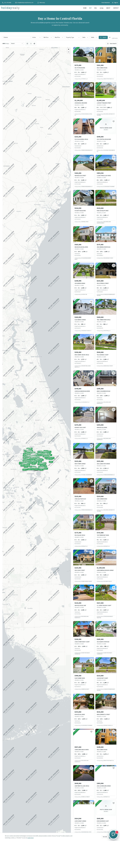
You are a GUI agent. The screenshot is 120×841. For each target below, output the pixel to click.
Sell (95, 8)
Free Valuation (106, 3)
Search (104, 37)
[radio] (27, 43)
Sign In (116, 3)
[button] (36, 459)
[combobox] (36, 37)
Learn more (31, 838)
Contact (116, 8)
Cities (101, 8)
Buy (90, 8)
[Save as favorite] (91, 50)
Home (84, 8)
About (108, 8)
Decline (105, 837)
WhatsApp (42, 3)
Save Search (113, 43)
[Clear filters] (109, 37)
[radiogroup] (30, 44)
